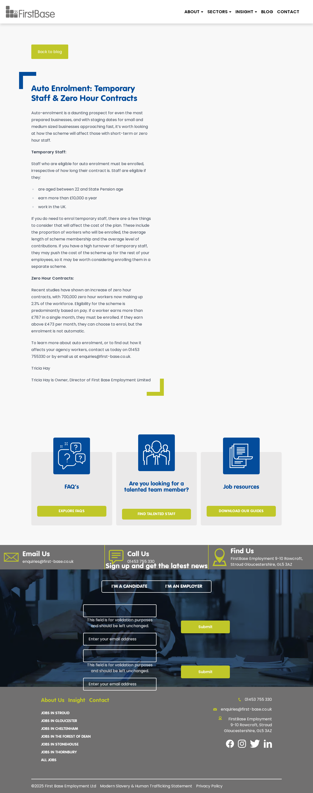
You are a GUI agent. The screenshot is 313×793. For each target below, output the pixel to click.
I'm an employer (183, 586)
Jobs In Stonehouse (59, 745)
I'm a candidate (129, 586)
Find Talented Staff (157, 514)
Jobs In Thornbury (59, 752)
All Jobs (48, 760)
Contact (288, 12)
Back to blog (50, 52)
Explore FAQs (72, 511)
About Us (52, 700)
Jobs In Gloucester (59, 721)
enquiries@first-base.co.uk (246, 709)
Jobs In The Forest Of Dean (66, 737)
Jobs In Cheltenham (59, 729)
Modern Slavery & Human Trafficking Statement (146, 786)
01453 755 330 (258, 699)
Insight (76, 700)
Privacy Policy (209, 786)
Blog (267, 12)
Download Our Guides (241, 511)
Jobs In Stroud (55, 713)
